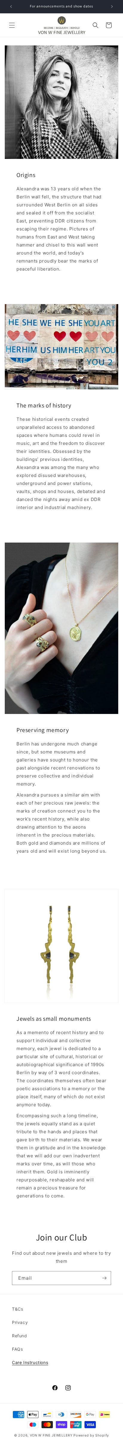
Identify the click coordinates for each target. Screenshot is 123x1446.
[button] (12, 25)
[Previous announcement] (11, 6)
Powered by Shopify (91, 1435)
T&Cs (17, 1308)
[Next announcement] (112, 6)
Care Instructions (30, 1362)
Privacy (20, 1322)
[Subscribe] (104, 1278)
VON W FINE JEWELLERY (51, 1435)
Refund (19, 1335)
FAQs (17, 1349)
